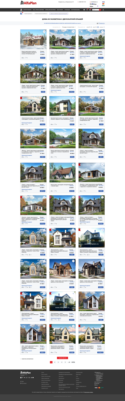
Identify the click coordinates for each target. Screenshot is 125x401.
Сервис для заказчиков (50, 9)
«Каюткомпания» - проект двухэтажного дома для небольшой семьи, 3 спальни (59, 251)
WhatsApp (97, 383)
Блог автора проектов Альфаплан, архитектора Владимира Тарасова (66, 385)
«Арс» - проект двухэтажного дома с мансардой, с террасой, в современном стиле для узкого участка (89, 314)
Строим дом (67, 9)
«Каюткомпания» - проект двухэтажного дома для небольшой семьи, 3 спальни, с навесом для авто (88, 251)
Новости (77, 380)
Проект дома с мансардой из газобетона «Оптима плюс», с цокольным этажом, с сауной (58, 347)
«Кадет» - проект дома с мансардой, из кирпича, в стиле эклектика (60, 281)
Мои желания (61, 380)
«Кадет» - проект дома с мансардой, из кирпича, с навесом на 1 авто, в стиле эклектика (31, 251)
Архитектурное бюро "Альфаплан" (23, 375)
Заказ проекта (60, 9)
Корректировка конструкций (46, 386)
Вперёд (73, 362)
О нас (77, 376)
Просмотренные (61, 378)
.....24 (69, 362)
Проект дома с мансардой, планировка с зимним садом (60, 185)
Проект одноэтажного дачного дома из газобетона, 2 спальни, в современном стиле (60, 151)
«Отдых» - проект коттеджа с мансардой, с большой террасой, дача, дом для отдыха (89, 151)
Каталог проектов (27, 9)
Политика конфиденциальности (81, 386)
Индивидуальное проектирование (64, 372)
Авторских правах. (88, 392)
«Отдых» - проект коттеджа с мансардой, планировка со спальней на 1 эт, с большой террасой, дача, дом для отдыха (60, 219)
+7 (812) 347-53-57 (99, 378)
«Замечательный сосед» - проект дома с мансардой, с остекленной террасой (89, 86)
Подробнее (26, 46)
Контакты (77, 378)
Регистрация (24, 383)
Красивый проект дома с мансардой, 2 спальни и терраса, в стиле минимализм (60, 118)
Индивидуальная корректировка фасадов (65, 374)
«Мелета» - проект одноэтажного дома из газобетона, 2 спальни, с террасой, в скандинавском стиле (89, 119)
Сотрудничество (78, 382)
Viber (97, 385)
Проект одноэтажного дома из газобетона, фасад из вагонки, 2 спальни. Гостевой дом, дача (29, 52)
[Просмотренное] (84, 10)
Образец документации (45, 378)
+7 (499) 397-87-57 (99, 380)
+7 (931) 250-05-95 (99, 376)
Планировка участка (44, 388)
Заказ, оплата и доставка (38, 9)
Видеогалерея (78, 374)
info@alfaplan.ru (94, 1)
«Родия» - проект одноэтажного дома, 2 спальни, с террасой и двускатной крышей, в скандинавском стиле (60, 52)
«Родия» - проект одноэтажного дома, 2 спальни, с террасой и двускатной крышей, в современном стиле (31, 86)
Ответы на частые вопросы (45, 380)
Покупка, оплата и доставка (45, 376)
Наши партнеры (61, 389)
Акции (77, 388)
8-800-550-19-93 (82, 1)
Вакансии (77, 384)
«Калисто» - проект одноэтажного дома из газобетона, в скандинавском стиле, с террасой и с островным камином (89, 185)
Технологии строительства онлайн (64, 387)
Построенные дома (75, 9)
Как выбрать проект (44, 382)
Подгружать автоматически (27, 358)
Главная (42, 372)
